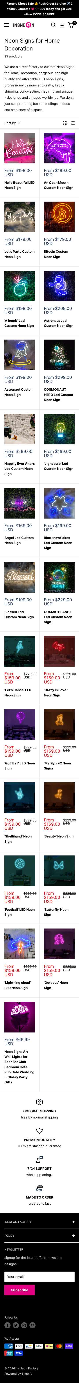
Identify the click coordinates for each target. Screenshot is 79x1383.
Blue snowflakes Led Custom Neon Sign (58, 543)
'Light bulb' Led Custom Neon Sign (58, 466)
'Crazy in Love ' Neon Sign (56, 692)
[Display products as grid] (65, 123)
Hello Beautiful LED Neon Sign (19, 185)
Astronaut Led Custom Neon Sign (58, 323)
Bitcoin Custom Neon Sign (56, 254)
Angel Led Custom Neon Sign (19, 540)
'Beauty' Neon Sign (59, 836)
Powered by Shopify (18, 1373)
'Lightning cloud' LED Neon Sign (17, 985)
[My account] (62, 25)
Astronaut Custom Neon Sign (19, 392)
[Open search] (53, 25)
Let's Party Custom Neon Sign (19, 254)
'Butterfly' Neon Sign (56, 912)
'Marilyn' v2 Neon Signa (57, 765)
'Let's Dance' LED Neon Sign (17, 692)
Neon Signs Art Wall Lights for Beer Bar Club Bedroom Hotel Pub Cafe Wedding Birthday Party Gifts (19, 1067)
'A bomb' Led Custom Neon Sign (19, 323)
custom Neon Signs (59, 67)
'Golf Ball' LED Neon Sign (19, 765)
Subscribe (19, 1290)
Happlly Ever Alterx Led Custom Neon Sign (19, 469)
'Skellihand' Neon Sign (18, 838)
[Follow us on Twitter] (16, 1325)
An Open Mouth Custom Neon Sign (58, 185)
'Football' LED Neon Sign (19, 912)
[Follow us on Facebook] (7, 1325)
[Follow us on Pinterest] (32, 1325)
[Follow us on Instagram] (24, 1325)
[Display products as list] (73, 123)
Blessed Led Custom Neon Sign (19, 614)
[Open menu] (6, 25)
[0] (71, 25)
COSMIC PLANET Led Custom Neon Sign (58, 617)
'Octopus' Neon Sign (56, 985)
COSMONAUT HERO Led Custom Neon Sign (58, 394)
